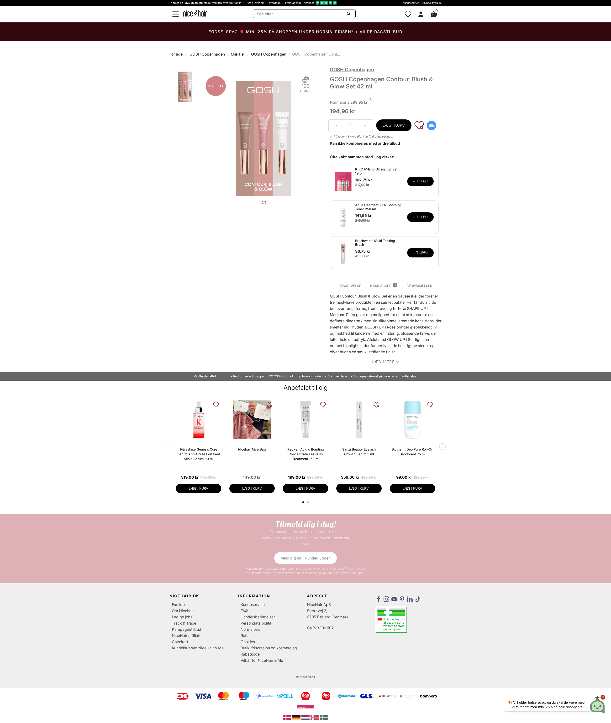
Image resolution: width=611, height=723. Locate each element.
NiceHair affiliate (186, 635)
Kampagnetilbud (186, 629)
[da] (287, 717)
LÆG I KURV (394, 125)
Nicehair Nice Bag (252, 449)
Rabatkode (250, 654)
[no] (315, 717)
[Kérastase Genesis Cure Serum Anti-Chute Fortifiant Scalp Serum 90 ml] (198, 419)
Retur (245, 635)
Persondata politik (256, 623)
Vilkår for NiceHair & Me (262, 660)
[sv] (324, 717)
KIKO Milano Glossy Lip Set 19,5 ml (376, 171)
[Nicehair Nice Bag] (252, 419)
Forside (176, 54)
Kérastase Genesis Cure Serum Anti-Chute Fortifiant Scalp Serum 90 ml (198, 454)
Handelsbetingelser (258, 617)
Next (441, 447)
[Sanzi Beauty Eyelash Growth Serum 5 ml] (359, 419)
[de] (296, 717)
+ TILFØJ (420, 181)
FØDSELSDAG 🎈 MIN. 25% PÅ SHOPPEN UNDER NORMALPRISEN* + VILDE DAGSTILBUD (305, 31)
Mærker (238, 54)
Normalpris (250, 629)
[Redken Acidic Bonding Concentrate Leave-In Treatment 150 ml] (305, 419)
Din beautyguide (431, 3)
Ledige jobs (182, 617)
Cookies (248, 641)
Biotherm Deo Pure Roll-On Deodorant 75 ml (412, 451)
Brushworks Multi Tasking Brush (375, 243)
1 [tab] (303, 502)
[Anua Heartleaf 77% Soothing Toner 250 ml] (343, 216)
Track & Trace (184, 623)
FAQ (244, 610)
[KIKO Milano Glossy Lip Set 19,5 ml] (343, 181)
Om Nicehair (183, 610)
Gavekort (180, 641)
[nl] (306, 717)
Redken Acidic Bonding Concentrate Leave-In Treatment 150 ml (305, 454)
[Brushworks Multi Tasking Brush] (343, 252)
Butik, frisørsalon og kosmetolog (269, 648)
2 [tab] (308, 502)
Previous (169, 447)
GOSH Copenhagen (207, 54)
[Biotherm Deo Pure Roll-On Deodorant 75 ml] (412, 419)
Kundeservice (411, 3)
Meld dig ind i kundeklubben (305, 558)
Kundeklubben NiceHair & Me (198, 648)
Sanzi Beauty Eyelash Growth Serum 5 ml (359, 451)
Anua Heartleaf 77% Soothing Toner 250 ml (378, 207)
